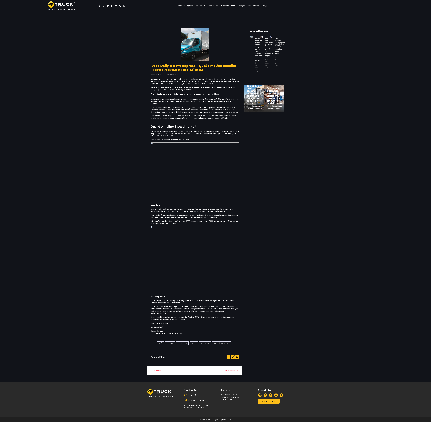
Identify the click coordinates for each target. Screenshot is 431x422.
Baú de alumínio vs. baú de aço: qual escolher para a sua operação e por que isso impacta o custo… (258, 50)
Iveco (194, 343)
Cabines (170, 343)
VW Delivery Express (221, 343)
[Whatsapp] (124, 6)
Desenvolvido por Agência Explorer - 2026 (215, 420)
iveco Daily (205, 343)
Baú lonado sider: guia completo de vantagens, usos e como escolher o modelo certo (269, 48)
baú (160, 343)
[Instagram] (104, 6)
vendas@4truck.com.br (195, 400)
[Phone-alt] (120, 6)
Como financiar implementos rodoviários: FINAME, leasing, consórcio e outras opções (280, 46)
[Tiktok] (112, 6)
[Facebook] (108, 6)
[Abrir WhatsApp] (425, 416)
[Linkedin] (99, 6)
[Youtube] (116, 6)
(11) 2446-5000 (192, 395)
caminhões (182, 343)
